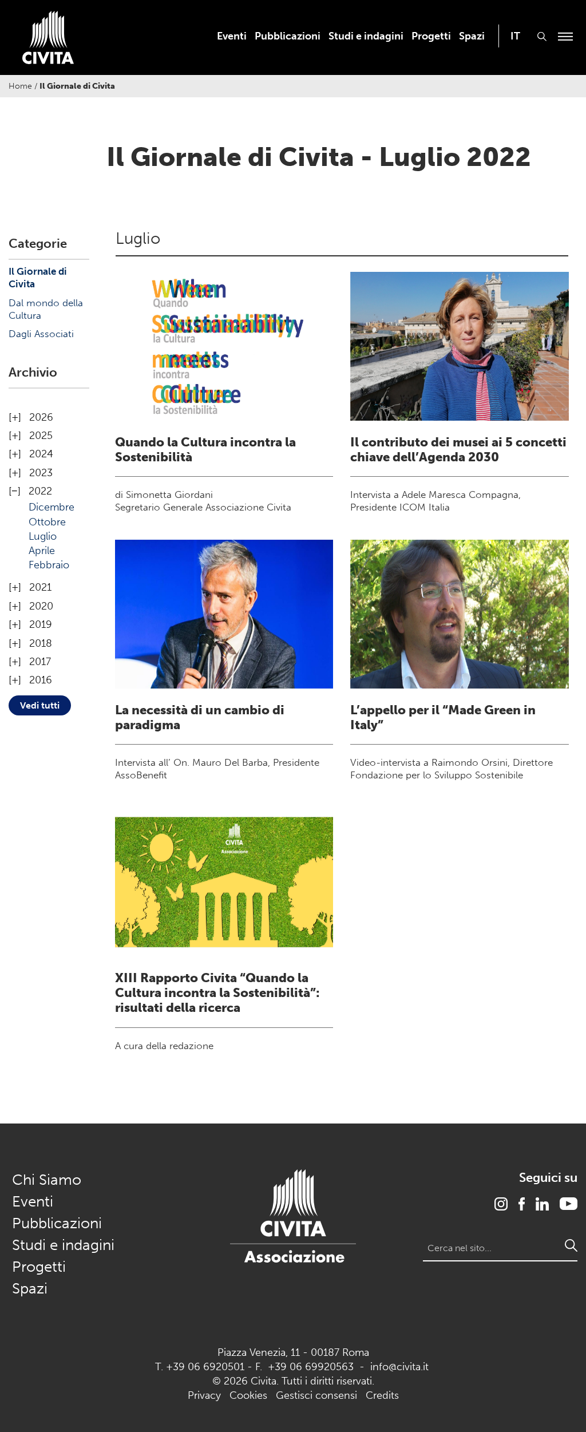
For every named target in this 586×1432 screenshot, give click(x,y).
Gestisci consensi (316, 1395)
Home (20, 86)
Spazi (472, 36)
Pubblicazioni (287, 36)
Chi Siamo (46, 1180)
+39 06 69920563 (311, 1366)
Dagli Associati (41, 333)
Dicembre (51, 507)
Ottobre (47, 522)
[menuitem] (232, 36)
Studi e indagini (365, 36)
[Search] (571, 1245)
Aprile (42, 550)
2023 (41, 472)
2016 (40, 680)
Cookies (248, 1395)
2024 (41, 454)
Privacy (204, 1395)
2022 (40, 491)
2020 (41, 606)
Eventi (232, 36)
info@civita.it (399, 1366)
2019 (40, 624)
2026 (41, 417)
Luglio (43, 536)
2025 (41, 435)
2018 (40, 643)
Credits (382, 1395)
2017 (40, 661)
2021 (40, 587)
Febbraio (49, 565)
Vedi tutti (40, 705)
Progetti (431, 36)
